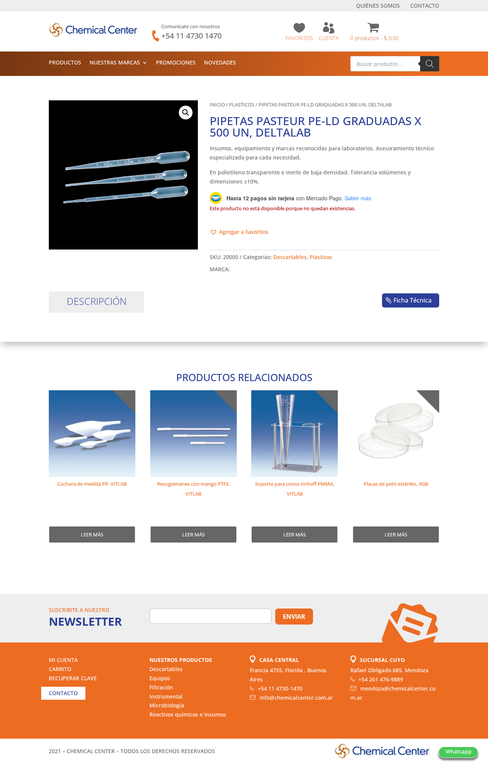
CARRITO (60, 669)
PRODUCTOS (65, 63)
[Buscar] (429, 63)
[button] (186, 112)
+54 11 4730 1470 (191, 36)
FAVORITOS (299, 38)
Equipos (159, 678)
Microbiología (166, 705)
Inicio (217, 104)
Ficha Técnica (412, 300)
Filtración (161, 687)
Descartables (290, 257)
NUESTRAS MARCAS (115, 63)
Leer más (92, 534)
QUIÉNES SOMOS (378, 6)
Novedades (220, 63)
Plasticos (241, 104)
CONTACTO (424, 6)
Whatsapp (459, 751)
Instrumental (166, 696)
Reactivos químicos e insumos (187, 714)
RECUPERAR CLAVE (73, 678)
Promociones (176, 63)
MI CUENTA (63, 659)
